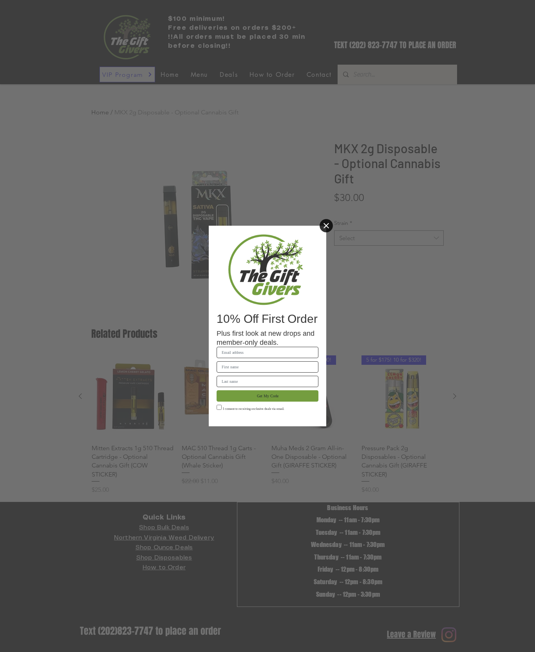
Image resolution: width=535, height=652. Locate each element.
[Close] (326, 225)
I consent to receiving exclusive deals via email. (253, 409)
